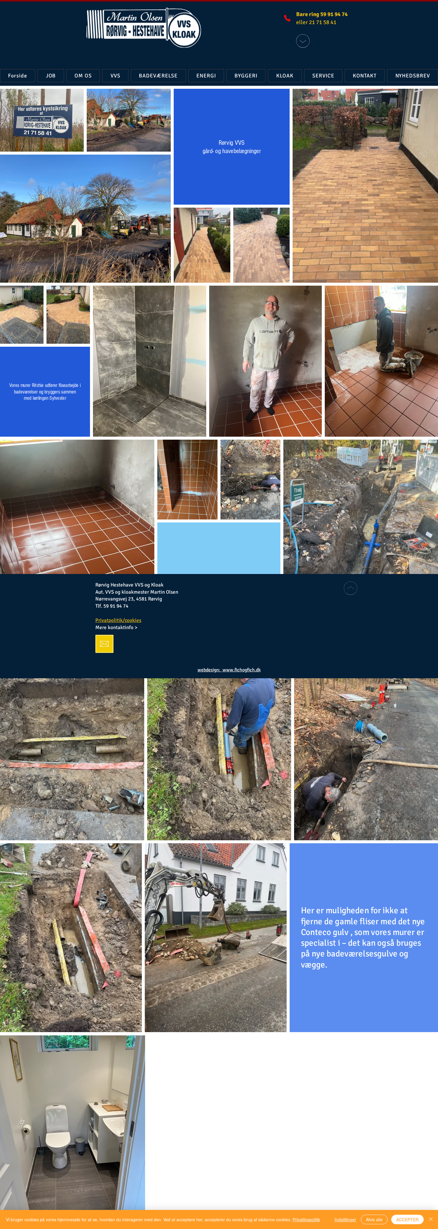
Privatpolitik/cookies (118, 620)
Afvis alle (374, 1219)
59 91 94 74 (116, 606)
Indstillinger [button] (345, 1219)
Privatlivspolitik (306, 1219)
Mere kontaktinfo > (116, 627)
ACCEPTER (407, 1219)
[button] (115, 75)
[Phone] (287, 18)
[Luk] (430, 1219)
